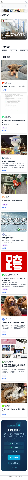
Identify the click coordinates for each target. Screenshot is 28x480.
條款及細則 (14, 467)
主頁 (7, 476)
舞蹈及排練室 (13, 51)
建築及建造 (4, 51)
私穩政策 (20, 476)
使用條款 (15, 476)
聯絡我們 (11, 476)
